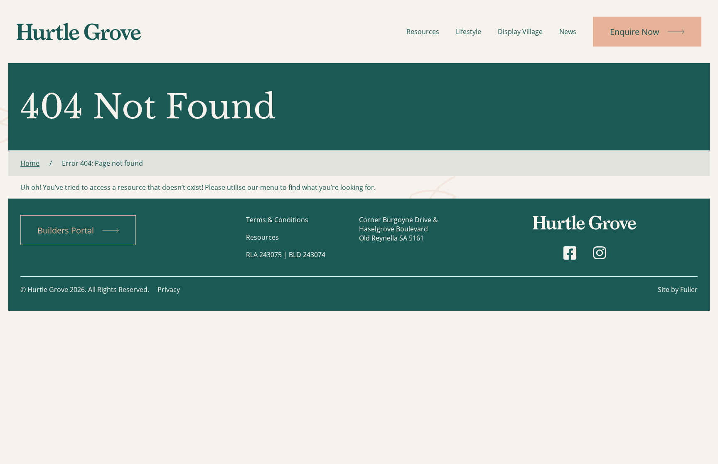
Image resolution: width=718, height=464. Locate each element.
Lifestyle (468, 31)
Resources (422, 31)
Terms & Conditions (277, 219)
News (567, 31)
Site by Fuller (678, 289)
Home (29, 163)
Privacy (168, 289)
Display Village (520, 31)
